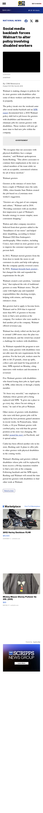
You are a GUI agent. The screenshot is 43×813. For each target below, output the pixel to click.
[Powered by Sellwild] (36, 642)
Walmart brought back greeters (24, 268)
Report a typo (9, 491)
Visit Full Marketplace (32, 506)
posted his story (17, 434)
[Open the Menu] (4, 3)
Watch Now (36, 3)
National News (12, 20)
